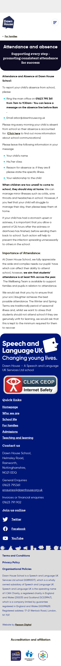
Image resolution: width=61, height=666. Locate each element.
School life (9, 419)
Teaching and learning (17, 438)
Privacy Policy (11, 562)
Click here (14, 133)
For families (10, 425)
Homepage (10, 407)
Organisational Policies (16, 569)
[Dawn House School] (8, 22)
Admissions (10, 432)
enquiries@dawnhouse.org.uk (22, 490)
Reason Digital (23, 624)
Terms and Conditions (16, 555)
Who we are (10, 413)
